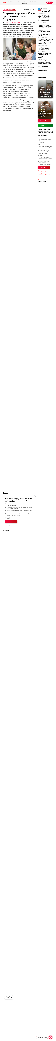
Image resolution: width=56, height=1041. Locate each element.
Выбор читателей (45, 10)
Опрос (41, 125)
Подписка (33, 1)
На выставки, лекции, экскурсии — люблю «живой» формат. (19, 511)
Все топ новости (42, 70)
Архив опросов (42, 181)
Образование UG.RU (9, 9)
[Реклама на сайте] (50, 1037)
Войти (49, 2)
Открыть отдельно (43, 180)
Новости (10, 1)
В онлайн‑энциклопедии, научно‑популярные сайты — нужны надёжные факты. (20, 508)
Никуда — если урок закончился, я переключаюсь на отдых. (19, 517)
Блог (17, 1)
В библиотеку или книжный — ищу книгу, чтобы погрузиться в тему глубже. (18, 514)
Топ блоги (42, 77)
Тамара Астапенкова (13, 22)
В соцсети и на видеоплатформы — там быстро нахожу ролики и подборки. (20, 504)
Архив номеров (24, 2)
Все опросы (6, 530)
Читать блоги (44, 121)
